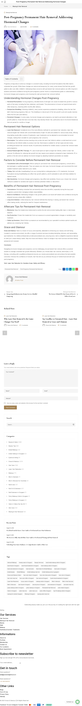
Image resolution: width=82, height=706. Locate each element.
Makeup (11, 473)
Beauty (2, 623)
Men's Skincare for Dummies (17, 481)
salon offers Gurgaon (45, 591)
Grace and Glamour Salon (14, 575)
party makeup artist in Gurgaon (16, 587)
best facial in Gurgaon (13, 565)
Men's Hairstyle (13, 477)
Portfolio (2, 640)
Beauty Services (39, 562)
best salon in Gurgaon (60, 569)
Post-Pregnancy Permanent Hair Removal (31, 269)
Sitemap (2, 696)
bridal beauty (11, 572)
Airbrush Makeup (12, 562)
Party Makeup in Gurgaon (16, 500)
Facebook (3, 705)
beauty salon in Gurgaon (25, 562)
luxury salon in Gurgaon (27, 581)
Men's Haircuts (56, 581)
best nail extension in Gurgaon (16, 569)
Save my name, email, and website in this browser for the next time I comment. (27, 403)
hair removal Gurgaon (42, 578)
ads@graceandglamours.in (8, 674)
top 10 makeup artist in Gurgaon (62, 591)
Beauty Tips (12, 446)
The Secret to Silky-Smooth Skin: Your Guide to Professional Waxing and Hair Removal (32, 537)
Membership (4, 642)
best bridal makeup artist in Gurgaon (55, 562)
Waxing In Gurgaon (30, 594)
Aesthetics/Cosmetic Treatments (10, 629)
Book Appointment (5, 649)
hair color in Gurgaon (64, 575)
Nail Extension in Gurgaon (16, 492)
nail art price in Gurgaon (39, 584)
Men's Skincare (12, 584)
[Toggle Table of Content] (20, 79)
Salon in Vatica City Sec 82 (17, 504)
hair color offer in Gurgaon (27, 578)
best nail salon (30, 569)
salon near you (33, 591)
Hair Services (4, 618)
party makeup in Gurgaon (33, 587)
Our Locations (4, 647)
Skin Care (11, 508)
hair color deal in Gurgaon (30, 575)
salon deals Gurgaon (63, 587)
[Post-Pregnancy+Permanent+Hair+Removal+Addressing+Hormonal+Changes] (67, 269)
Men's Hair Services (67, 581)
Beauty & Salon (13, 442)
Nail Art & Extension (15, 488)
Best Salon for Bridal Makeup (44, 569)
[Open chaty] (77, 702)
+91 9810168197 (5, 681)
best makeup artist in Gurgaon (49, 565)
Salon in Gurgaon (12, 591)
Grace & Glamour (14, 461)
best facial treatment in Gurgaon (30, 565)
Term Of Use (4, 692)
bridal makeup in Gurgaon (16, 453)
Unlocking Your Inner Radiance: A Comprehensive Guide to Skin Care (27, 545)
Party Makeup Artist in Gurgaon (18, 496)
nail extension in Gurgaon (54, 584)
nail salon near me (68, 584)
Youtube (21, 705)
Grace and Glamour (11, 26)
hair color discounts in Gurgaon (48, 575)
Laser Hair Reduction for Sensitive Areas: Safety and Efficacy (26, 263)
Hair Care (11, 465)
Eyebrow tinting (13, 457)
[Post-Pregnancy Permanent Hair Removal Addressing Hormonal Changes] (64, 269)
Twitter (26, 705)
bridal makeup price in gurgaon (50, 572)
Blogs (1, 690)
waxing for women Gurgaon (15, 594)
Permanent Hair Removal (48, 587)
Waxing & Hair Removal (20, 6)
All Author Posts (19, 280)
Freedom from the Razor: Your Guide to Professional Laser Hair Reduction (29, 530)
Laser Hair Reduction (15, 469)
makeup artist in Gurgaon (42, 581)
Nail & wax (12, 484)
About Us (3, 638)
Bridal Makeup (13, 450)
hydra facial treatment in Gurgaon (59, 578)
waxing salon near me (43, 594)
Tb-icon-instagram (12, 705)
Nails (1, 625)
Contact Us (3, 644)
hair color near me (12, 578)
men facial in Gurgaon (24, 584)
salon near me (23, 591)
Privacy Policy (4, 694)
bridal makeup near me (33, 572)
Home (6, 6)
